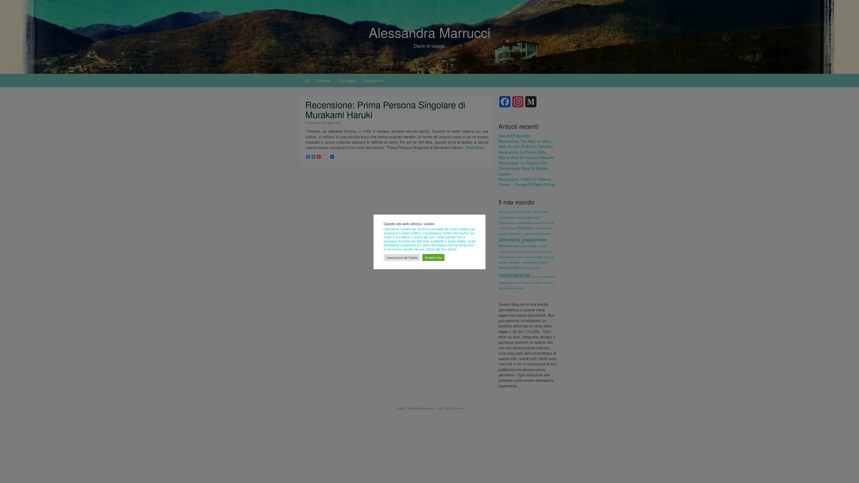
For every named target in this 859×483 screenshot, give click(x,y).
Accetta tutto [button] (433, 257)
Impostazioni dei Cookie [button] (401, 257)
